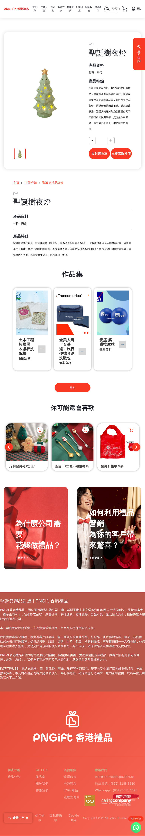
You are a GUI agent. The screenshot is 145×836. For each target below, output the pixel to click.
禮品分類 (14, 776)
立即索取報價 (121, 153)
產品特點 (96, 81)
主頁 (16, 182)
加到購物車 (99, 153)
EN (139, 8)
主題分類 (31, 182)
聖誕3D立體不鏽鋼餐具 (72, 466)
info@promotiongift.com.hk (114, 776)
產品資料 (96, 65)
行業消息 (79, 9)
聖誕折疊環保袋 (112, 466)
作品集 (40, 776)
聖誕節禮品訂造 (52, 182)
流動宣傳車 (72, 797)
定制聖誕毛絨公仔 (22, 466)
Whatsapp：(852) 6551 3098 (116, 790)
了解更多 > (21, 557)
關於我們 (88, 9)
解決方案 (61, 9)
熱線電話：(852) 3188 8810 (115, 783)
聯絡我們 (98, 9)
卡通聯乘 (70, 783)
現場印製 (70, 776)
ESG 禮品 (71, 790)
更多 (72, 387)
